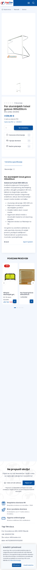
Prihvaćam (16, 565)
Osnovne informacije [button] (17, 135)
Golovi (24, 9)
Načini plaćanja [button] (15, 146)
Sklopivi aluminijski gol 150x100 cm (8, 294)
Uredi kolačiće (28, 565)
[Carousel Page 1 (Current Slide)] (15, 307)
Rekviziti (16, 9)
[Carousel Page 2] (17, 307)
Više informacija (15, 560)
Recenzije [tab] (10, 169)
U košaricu (24, 128)
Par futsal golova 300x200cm (26, 293)
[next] (33, 283)
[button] (33, 3)
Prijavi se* (28, 483)
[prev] (4, 283)
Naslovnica (7, 9)
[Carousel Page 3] (19, 307)
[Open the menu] (28, 3)
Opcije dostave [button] (15, 141)
